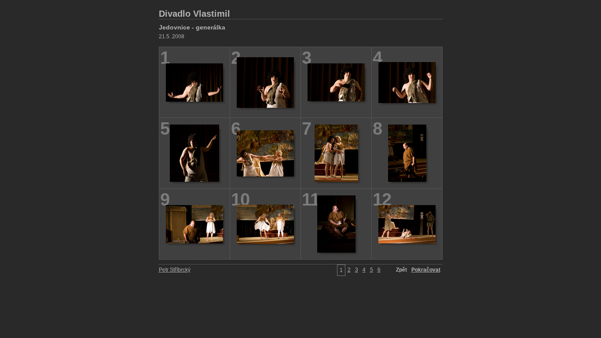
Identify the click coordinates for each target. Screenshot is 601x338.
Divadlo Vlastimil (194, 13)
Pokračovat (425, 270)
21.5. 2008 (171, 36)
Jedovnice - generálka (192, 27)
